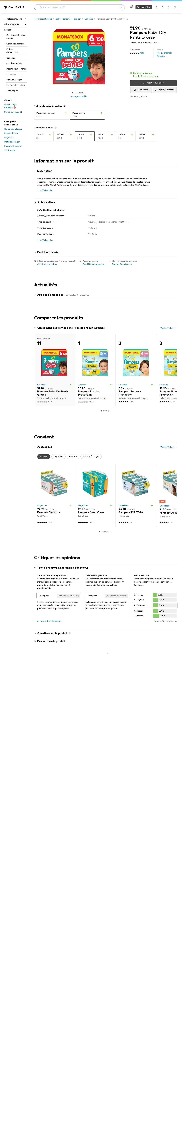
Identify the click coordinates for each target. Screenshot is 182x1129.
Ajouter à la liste (167, 89)
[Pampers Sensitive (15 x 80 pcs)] (54, 495)
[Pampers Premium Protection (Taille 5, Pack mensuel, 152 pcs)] (95, 370)
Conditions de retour (47, 264)
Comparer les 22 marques (49, 621)
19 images (74, 96)
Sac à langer (12, 90)
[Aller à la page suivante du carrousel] (172, 370)
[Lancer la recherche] (36, 7)
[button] (153, 74)
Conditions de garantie (94, 264)
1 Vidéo (84, 96)
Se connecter (143, 7)
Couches (10, 58)
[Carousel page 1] (72, 92)
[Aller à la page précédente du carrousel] (39, 370)
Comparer (143, 89)
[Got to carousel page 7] (85, 92)
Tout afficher (166, 328)
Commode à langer (15, 43)
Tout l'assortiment (13, 19)
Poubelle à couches (15, 85)
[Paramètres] (131, 7)
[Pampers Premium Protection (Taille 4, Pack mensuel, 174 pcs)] (136, 370)
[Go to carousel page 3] (106, 411)
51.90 (135, 28)
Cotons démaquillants (13, 51)
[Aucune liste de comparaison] (162, 7)
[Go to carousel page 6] (110, 531)
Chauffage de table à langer (16, 37)
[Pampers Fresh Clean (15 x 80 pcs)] (95, 495)
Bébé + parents (11, 24)
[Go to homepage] (14, 7)
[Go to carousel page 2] (104, 411)
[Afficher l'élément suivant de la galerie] (124, 56)
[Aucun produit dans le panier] (175, 7)
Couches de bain (14, 63)
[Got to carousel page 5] (81, 92)
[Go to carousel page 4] (108, 411)
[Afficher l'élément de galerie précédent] (33, 56)
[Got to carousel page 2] (74, 92)
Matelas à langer (14, 79)
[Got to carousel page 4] (79, 92)
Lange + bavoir (11, 133)
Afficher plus (46, 190)
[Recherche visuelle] (121, 7)
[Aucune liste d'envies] (169, 7)
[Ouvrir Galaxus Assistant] (156, 7)
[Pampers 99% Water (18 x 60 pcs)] (136, 495)
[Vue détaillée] (58, 602)
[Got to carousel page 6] (83, 92)
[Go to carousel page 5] (108, 531)
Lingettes (11, 74)
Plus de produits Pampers (164, 52)
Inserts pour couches (16, 69)
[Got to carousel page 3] (76, 92)
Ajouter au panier (155, 83)
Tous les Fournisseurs (122, 264)
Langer (7, 30)
